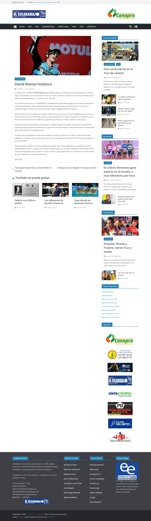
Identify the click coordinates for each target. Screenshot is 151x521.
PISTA (74, 27)
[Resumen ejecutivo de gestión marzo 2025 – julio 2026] (109, 200)
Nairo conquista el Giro (110, 314)
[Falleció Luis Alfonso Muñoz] (25, 184)
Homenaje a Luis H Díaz (73, 483)
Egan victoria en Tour (109, 299)
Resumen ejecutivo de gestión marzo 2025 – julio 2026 (126, 199)
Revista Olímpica (96, 493)
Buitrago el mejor (70, 465)
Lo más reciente (109, 64)
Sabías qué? (94, 469)
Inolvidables (108, 239)
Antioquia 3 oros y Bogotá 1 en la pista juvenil (76, 168)
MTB (37, 27)
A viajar (92, 497)
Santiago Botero (107, 292)
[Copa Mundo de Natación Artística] (85, 184)
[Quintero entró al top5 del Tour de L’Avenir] (109, 111)
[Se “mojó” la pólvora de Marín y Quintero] (109, 99)
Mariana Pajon (107, 295)
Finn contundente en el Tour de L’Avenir (118, 71)
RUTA (82, 27)
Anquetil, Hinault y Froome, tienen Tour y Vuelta (118, 247)
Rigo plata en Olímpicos (110, 317)
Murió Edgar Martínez (72, 493)
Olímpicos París (70, 474)
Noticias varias (20, 79)
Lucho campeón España (110, 306)
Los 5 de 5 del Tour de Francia (126, 274)
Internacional (48, 27)
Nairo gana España (109, 310)
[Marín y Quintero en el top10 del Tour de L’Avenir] (109, 124)
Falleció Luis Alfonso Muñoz (25, 202)
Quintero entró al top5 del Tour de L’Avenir (126, 110)
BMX (30, 27)
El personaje (94, 488)
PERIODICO (91, 27)
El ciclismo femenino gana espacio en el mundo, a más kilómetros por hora (120, 171)
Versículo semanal (96, 465)
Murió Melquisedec (71, 479)
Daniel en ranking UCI (72, 469)
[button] (122, 14)
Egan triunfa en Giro (109, 303)
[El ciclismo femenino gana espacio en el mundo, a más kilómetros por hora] (120, 149)
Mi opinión (108, 163)
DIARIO (22, 27)
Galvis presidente (70, 497)
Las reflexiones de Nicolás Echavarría (53, 202)
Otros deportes (95, 502)
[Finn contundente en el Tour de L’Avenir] (120, 51)
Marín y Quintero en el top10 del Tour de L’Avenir (126, 123)
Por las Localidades (97, 479)
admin (33, 89)
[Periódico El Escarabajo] (15, 26)
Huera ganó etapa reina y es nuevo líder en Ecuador (33, 169)
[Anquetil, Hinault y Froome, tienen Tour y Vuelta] (120, 226)
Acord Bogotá (69, 488)
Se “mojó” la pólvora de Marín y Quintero (126, 98)
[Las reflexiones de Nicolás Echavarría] (55, 184)
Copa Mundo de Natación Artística (83, 202)
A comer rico (94, 483)
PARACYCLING (63, 27)
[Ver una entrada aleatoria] (136, 26)
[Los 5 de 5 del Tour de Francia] (109, 275)
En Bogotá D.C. (95, 474)
